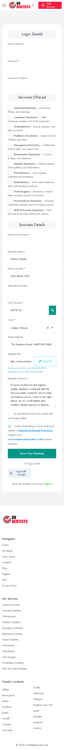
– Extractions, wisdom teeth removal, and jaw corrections (30, 193)
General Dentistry (11, 605)
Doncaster (7, 730)
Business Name (15, 251)
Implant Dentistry (10, 639)
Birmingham (8, 695)
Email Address (15, 44)
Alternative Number (18, 286)
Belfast (5, 689)
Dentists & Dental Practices (35, 430)
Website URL (14, 354)
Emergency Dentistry (12, 628)
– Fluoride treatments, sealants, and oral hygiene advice (31, 202)
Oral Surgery (9, 657)
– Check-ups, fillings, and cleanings (29, 110)
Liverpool (38, 722)
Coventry (6, 724)
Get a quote (8, 556)
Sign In (48, 484)
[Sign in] (33, 5)
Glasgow (38, 699)
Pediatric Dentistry (11, 622)
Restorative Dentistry (12, 634)
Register (6, 574)
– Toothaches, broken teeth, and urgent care (31, 147)
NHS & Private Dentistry (14, 668)
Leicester (37, 716)
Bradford (7, 707)
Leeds (36, 710)
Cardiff (5, 718)
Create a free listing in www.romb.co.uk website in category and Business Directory (31, 435)
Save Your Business (32, 453)
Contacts (6, 562)
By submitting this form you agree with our (30, 416)
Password (13, 61)
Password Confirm (17, 78)
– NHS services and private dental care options (30, 212)
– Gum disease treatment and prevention (27, 175)
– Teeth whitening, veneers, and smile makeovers (29, 119)
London (37, 728)
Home (5, 545)
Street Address (15, 337)
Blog (4, 568)
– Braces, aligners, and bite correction (31, 128)
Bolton (5, 701)
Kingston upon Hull (43, 705)
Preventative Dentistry (13, 663)
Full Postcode (15, 303)
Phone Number (15, 268)
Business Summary (17, 378)
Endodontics (8, 651)
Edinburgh (38, 693)
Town (11, 320)
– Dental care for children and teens (32, 137)
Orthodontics (9, 616)
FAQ (4, 580)
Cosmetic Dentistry (11, 610)
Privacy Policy (19, 418)
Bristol (5, 713)
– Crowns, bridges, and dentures (30, 156)
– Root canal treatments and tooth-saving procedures (31, 184)
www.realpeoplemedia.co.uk (25, 439)
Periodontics (8, 645)
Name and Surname (18, 234)
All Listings (7, 551)
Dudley (37, 687)
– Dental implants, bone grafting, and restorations (31, 165)
